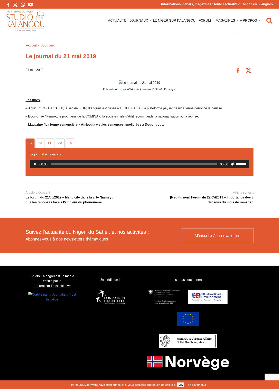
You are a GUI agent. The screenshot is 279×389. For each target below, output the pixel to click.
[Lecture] (35, 164)
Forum (205, 20)
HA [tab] (40, 143)
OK (181, 384)
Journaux (139, 20)
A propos (248, 20)
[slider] (241, 163)
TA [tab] (70, 143)
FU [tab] (50, 143)
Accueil (31, 45)
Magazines (225, 20)
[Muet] (233, 164)
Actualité (117, 20)
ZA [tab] (60, 143)
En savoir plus (197, 384)
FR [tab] (30, 143)
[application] (139, 164)
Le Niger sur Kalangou (174, 20)
